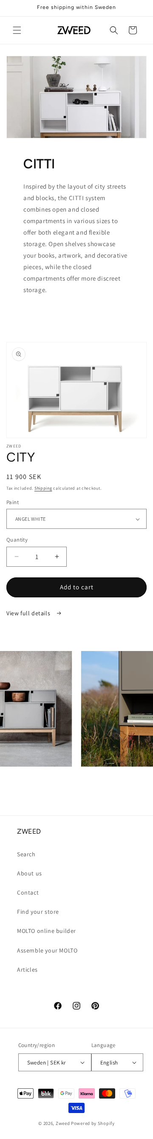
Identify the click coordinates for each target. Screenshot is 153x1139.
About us (29, 873)
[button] (17, 30)
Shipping (43, 488)
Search (26, 854)
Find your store (38, 911)
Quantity (17, 539)
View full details (29, 613)
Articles (27, 969)
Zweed (63, 1123)
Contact (28, 892)
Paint (12, 502)
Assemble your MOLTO (47, 950)
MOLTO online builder (46, 931)
